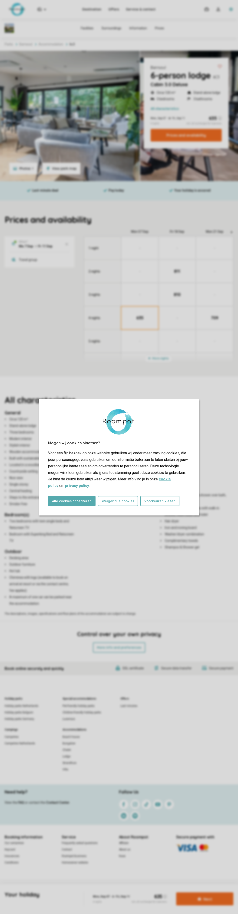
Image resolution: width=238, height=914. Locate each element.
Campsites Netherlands (20, 743)
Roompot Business (74, 856)
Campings (11, 729)
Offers (113, 9)
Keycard (10, 849)
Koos (122, 856)
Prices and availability (186, 135)
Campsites (12, 737)
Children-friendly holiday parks (82, 712)
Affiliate (124, 843)
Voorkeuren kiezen (159, 501)
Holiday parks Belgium (19, 712)
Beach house (71, 737)
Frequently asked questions (80, 843)
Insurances (12, 856)
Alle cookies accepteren (72, 501)
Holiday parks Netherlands (21, 706)
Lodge (66, 756)
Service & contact (140, 9)
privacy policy (77, 485)
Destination (91, 9)
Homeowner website (75, 862)
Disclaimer (130, 891)
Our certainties (14, 843)
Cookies (113, 891)
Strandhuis (69, 763)
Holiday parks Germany (19, 719)
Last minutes (128, 706)
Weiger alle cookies (118, 501)
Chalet (67, 750)
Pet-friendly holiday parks (79, 706)
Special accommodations (79, 698)
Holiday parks (14, 698)
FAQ (21, 802)
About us (124, 849)
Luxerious (69, 719)
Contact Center (57, 802)
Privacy (98, 891)
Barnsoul (158, 67)
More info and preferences (119, 647)
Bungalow (69, 743)
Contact (67, 849)
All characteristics (165, 109)
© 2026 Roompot (152, 891)
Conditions (12, 862)
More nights (160, 358)
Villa (65, 769)
